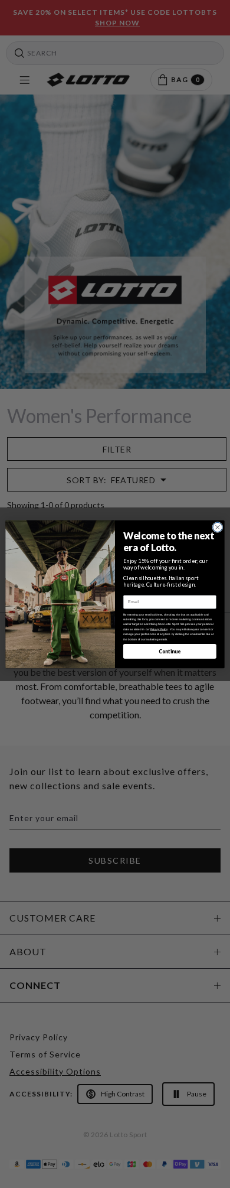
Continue (169, 651)
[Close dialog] (217, 527)
